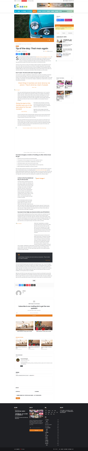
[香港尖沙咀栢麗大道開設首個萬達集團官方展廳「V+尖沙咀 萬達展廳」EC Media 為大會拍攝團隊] (60, 93)
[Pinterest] (27, 54)
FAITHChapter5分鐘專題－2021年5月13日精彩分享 (35, 0)
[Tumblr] (24, 54)
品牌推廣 (52, 11)
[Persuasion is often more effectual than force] (59, 46)
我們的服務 (70, 449)
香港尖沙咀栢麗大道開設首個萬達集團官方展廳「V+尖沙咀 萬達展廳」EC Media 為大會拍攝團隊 (60, 98)
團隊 (55, 410)
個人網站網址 (37, 391)
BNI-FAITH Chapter (48, 424)
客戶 (73, 449)
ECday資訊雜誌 (23, 11)
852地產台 (39, 11)
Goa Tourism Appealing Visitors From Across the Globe (67, 50)
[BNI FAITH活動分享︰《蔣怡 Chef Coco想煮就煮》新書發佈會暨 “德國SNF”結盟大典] (41, 417)
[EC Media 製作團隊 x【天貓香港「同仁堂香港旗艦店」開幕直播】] (41, 414)
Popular (58, 33)
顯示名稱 (17, 387)
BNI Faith (44, 11)
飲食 (53, 414)
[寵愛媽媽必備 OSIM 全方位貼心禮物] (31, 417)
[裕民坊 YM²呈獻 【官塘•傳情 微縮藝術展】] (36, 417)
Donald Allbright (24, 358)
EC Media (22, 449)
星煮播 (19, 11)
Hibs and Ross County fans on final (21, 348)
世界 (46, 410)
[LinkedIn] (22, 54)
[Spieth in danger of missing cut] (46, 343)
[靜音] (49, 40)
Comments (70, 33)
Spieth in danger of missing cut (46, 348)
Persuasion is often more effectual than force (67, 45)
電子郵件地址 (18, 391)
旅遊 (46, 412)
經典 (46, 414)
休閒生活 (49, 410)
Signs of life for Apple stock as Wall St (67, 54)
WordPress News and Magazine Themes (43, 56)
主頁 (15, 11)
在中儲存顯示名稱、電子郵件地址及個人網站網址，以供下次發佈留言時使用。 (29, 395)
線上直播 (56, 11)
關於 (48, 414)
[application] (34, 40)
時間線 (49, 412)
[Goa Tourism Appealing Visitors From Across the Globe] (59, 50)
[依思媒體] (20, 6)
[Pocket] (30, 285)
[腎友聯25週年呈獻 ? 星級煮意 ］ (62, 36)
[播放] (16, 40)
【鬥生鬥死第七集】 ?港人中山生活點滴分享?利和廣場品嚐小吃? (67, 40)
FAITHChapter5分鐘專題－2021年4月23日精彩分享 (60, 86)
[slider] (51, 39)
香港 (47, 421)
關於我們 (34, 11)
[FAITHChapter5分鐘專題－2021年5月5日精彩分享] (31, 411)
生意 (34, 280)
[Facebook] (17, 54)
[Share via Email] (29, 54)
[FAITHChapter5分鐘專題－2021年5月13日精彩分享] (68, 82)
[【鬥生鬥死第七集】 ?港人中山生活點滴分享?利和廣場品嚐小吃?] (59, 41)
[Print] (34, 285)
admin (18, 51)
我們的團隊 (65, 449)
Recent (64, 33)
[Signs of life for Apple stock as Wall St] (59, 55)
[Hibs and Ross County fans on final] (21, 343)
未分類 (46, 438)
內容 (52, 410)
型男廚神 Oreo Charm (67, 96)
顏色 (51, 414)
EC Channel (29, 11)
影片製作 (48, 11)
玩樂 (51, 412)
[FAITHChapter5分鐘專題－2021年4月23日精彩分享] (60, 82)
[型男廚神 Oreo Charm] (68, 93)
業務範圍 (46, 440)
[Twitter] (19, 54)
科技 (57, 412)
